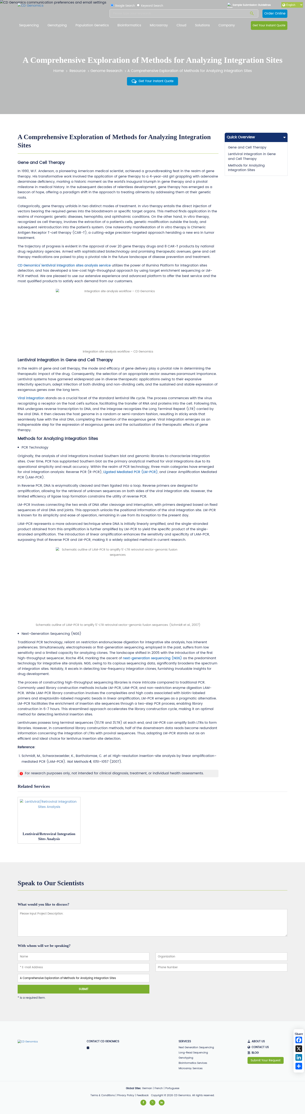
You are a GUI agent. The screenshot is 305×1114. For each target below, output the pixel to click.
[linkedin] (162, 1102)
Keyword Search (151, 6)
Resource (77, 71)
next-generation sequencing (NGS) (153, 658)
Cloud (181, 25)
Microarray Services (191, 1068)
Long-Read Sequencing (193, 1053)
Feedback (143, 1095)
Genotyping (57, 25)
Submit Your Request (266, 1060)
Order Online (274, 13)
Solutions (202, 25)
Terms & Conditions (102, 1095)
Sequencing (29, 25)
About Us (258, 1041)
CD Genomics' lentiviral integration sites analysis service (64, 265)
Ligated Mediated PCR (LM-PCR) (130, 472)
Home (58, 71)
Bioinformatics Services (193, 1063)
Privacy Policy (125, 1095)
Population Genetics (92, 25)
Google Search (124, 6)
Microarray (159, 25)
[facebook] (143, 1102)
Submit (83, 989)
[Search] (252, 14)
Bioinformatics (129, 25)
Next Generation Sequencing (196, 1048)
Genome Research (106, 71)
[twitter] (152, 1102)
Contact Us (260, 1047)
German (147, 1088)
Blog (253, 1053)
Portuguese (172, 1088)
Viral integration (31, 398)
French (159, 1088)
